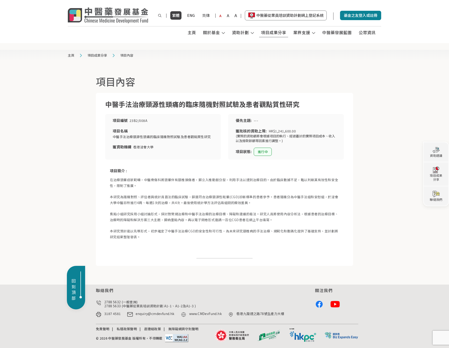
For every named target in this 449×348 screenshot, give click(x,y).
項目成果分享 (273, 32)
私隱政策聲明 (127, 328)
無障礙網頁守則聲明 (183, 328)
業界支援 (301, 32)
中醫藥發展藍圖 (337, 32)
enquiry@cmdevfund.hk (155, 314)
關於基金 (211, 32)
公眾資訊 (367, 32)
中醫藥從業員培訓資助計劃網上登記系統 (290, 15)
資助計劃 (240, 32)
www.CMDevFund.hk (205, 314)
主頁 (192, 32)
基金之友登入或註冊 (360, 15)
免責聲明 (102, 328)
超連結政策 (152, 328)
